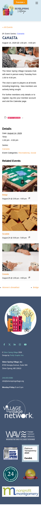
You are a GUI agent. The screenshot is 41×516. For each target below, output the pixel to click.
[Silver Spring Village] (15, 16)
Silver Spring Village (11, 352)
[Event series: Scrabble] (29, 237)
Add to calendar (14, 118)
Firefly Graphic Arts (17, 355)
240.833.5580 (7, 378)
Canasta (6, 149)
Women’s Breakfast (10, 287)
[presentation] (19, 178)
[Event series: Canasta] (29, 277)
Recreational (24, 153)
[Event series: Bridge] (29, 198)
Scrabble (5, 234)
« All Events (7, 27)
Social (33, 153)
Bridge (5, 195)
